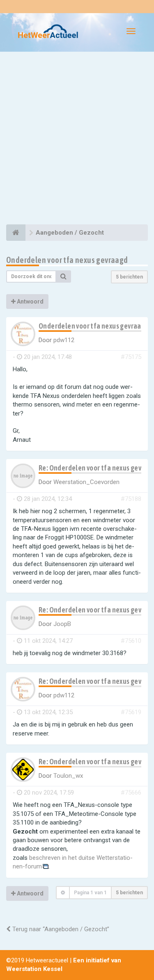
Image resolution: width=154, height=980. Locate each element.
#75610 (131, 640)
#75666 (131, 792)
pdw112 (63, 340)
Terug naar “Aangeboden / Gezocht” (60, 929)
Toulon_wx (68, 775)
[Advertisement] (77, 139)
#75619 (131, 712)
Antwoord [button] (30, 301)
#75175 (131, 357)
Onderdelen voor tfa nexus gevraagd (67, 260)
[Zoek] (63, 276)
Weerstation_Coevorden (86, 482)
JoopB (62, 624)
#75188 (131, 499)
